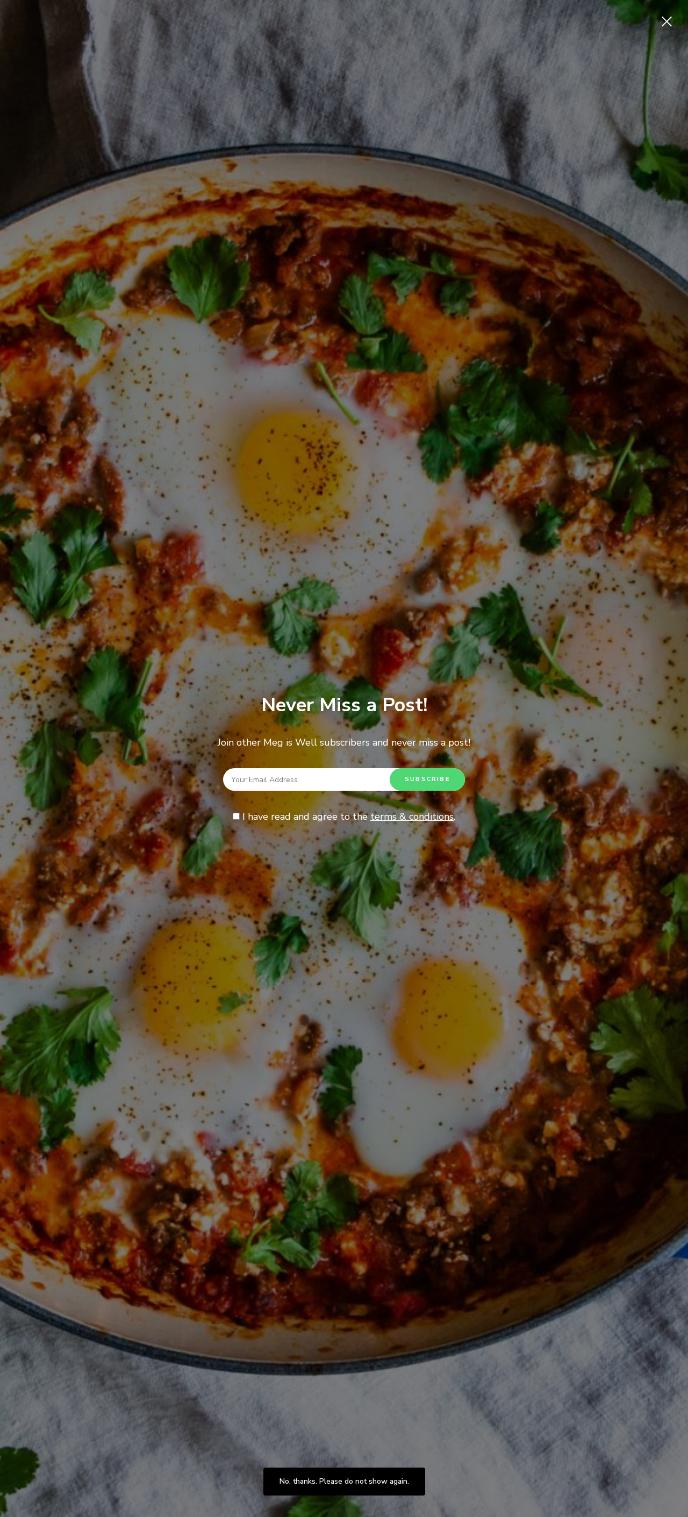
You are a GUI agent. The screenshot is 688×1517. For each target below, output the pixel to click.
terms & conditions (412, 816)
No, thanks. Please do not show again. (344, 1481)
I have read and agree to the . (347, 816)
